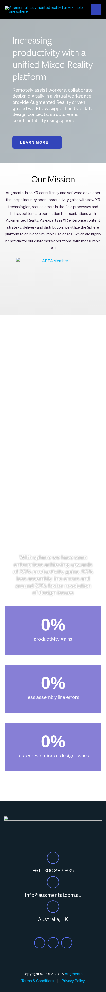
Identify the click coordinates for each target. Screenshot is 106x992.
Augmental (74, 974)
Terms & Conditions (37, 981)
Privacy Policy (73, 981)
